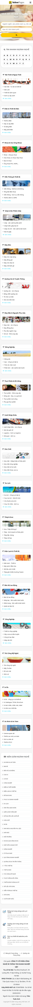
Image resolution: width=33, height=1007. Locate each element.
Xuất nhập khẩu (10, 415)
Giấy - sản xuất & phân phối (13, 223)
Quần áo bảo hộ (9, 606)
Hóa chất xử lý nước (10, 467)
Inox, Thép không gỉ (10, 529)
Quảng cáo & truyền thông (14, 279)
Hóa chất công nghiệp (11, 464)
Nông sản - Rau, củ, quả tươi (13, 396)
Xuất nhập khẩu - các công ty (13, 427)
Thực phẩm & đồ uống (12, 381)
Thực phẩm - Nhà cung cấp (12, 393)
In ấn (6, 687)
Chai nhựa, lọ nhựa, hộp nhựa (13, 158)
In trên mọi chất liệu (10, 708)
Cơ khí (6, 779)
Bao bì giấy (7, 232)
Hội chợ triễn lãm (9, 300)
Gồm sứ (6, 674)
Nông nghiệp (10, 347)
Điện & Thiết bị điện (11, 109)
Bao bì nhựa (7, 161)
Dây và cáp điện (9, 124)
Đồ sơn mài (7, 671)
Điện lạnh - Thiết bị (10, 563)
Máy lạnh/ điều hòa (10, 566)
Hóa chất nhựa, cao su (11, 470)
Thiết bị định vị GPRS (10, 198)
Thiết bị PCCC (8, 742)
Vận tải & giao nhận (10, 808)
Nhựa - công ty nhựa (10, 155)
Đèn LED (7, 90)
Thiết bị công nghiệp (10, 631)
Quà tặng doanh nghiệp (11, 857)
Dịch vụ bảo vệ (8, 739)
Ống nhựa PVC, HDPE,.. (11, 164)
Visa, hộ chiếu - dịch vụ (11, 504)
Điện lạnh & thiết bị (11, 551)
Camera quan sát (9, 733)
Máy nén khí (8, 640)
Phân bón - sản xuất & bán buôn (14, 368)
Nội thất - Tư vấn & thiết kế (12, 87)
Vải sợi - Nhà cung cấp (11, 334)
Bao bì (6, 766)
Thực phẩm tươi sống (10, 399)
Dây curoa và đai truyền (11, 634)
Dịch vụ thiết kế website (17, 937)
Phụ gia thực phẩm (10, 402)
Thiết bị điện (8, 121)
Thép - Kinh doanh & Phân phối (13, 532)
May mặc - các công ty (11, 325)
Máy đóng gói (8, 260)
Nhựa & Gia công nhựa (13, 143)
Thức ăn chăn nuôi (10, 365)
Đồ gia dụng (8, 795)
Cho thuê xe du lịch (10, 501)
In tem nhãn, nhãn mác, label (13, 705)
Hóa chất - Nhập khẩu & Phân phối (15, 461)
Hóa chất (7, 449)
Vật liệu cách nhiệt (9, 569)
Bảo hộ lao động (10, 585)
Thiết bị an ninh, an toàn (11, 736)
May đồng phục (9, 328)
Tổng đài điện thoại (10, 192)
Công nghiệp (9, 619)
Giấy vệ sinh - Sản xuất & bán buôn (15, 229)
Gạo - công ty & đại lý (11, 362)
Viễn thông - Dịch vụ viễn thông (14, 195)
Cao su (6, 774)
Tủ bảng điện (8, 127)
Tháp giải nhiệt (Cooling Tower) (13, 572)
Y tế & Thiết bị (8, 865)
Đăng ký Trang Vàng (12, 953)
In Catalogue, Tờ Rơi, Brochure (13, 702)
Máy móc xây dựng (10, 257)
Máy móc (7, 245)
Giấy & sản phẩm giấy (13, 211)
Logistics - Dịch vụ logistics (12, 433)
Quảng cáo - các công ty (11, 291)
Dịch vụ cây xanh (9, 95)
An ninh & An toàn (11, 721)
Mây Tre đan (8, 668)
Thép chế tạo (8, 538)
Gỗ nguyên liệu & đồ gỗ (11, 816)
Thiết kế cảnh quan (10, 92)
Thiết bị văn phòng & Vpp (11, 882)
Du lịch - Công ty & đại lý (12, 495)
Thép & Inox (8, 517)
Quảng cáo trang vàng (17, 924)
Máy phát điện (8, 130)
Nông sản (7, 359)
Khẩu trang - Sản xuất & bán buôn (14, 603)
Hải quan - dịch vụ (9, 436)
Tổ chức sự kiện (9, 297)
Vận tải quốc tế (8, 430)
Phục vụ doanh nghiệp (11, 799)
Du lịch (7, 483)
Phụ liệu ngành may (10, 331)
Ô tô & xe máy (8, 853)
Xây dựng (7, 894)
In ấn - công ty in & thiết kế (12, 699)
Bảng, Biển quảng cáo (11, 294)
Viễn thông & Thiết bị (12, 177)
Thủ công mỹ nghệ (11, 653)
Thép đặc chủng (9, 535)
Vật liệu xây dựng (9, 886)
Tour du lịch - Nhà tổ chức (12, 498)
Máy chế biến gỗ (9, 266)
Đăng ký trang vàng (17, 912)
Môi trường (8, 837)
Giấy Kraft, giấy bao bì (11, 226)
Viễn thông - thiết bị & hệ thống (14, 189)
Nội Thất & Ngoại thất (13, 75)
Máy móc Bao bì (9, 263)
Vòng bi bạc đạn (9, 637)
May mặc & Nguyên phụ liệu (14, 313)
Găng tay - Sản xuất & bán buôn (14, 600)
